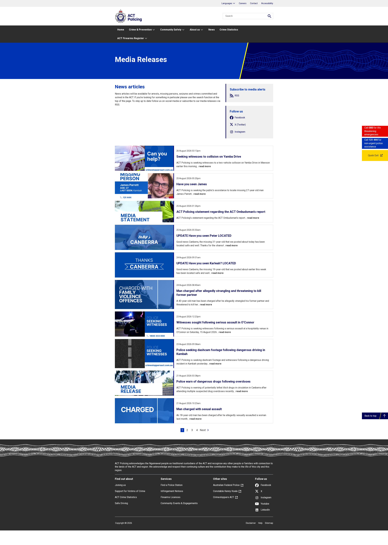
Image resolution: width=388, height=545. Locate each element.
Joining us (120, 485)
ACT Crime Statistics (126, 497)
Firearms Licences (170, 497)
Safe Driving (121, 503)
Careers (242, 3)
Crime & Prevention (140, 29)
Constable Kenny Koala (225, 491)
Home (120, 29)
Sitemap (269, 523)
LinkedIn (265, 509)
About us (195, 29)
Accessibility (267, 3)
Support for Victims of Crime (130, 491)
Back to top (370, 415)
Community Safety (170, 29)
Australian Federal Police (226, 485)
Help (260, 523)
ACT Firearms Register (130, 38)
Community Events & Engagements (179, 503)
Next (203, 430)
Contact (254, 3)
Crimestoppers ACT (223, 497)
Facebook (265, 485)
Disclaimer (251, 523)
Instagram (265, 497)
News (211, 29)
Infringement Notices (172, 491)
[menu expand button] (153, 30)
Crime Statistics (229, 29)
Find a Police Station (171, 485)
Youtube (264, 503)
